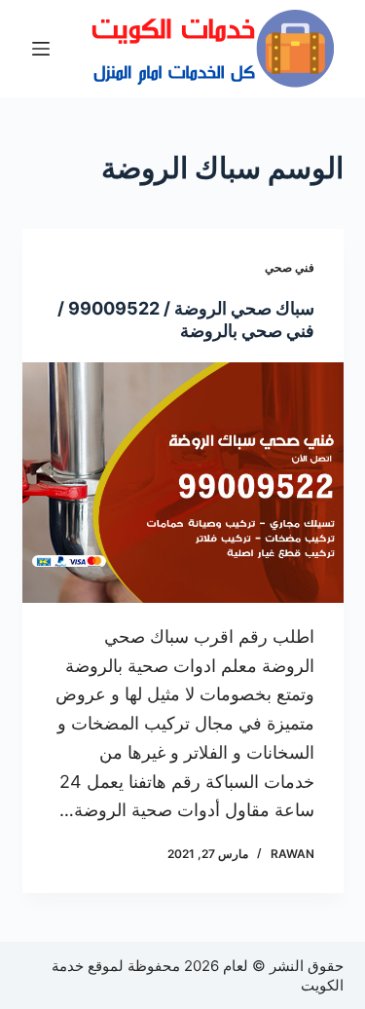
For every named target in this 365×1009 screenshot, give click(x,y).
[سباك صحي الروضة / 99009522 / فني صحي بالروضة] (183, 483)
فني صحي (289, 267)
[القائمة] (41, 48)
